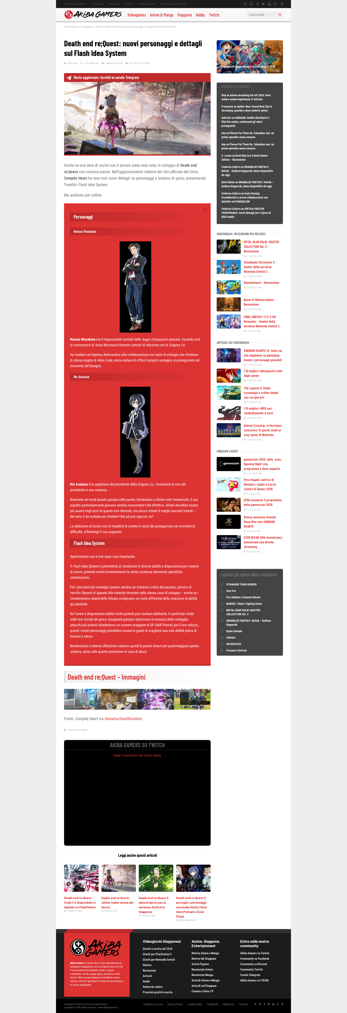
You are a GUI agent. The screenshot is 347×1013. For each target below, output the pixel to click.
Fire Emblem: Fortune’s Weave (243, 597)
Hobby (200, 14)
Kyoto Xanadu (234, 631)
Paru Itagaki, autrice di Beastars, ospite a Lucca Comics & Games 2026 (260, 484)
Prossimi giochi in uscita (157, 992)
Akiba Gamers (71, 26)
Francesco (227, 106)
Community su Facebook (254, 958)
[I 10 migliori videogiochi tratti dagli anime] (229, 381)
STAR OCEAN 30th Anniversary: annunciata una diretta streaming (263, 542)
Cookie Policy (195, 1004)
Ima (223, 133)
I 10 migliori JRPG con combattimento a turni (258, 410)
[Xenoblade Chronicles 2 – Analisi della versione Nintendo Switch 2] (229, 272)
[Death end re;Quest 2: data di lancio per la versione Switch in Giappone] (156, 890)
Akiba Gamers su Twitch (254, 953)
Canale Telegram (250, 975)
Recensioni (149, 970)
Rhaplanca (72, 63)
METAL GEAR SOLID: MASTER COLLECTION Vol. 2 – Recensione (261, 246)
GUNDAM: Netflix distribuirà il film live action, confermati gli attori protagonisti (245, 121)
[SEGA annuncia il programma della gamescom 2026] (229, 510)
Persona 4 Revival (236, 650)
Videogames (136, 14)
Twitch (214, 14)
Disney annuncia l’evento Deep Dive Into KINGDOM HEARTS (260, 521)
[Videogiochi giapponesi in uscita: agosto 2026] (250, 72)
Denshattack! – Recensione (261, 282)
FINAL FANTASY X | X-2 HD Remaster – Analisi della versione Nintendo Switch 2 (262, 321)
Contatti (128, 4)
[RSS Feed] (245, 4)
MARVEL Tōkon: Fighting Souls (244, 603)
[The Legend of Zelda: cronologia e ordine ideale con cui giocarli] (229, 398)
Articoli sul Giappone (204, 986)
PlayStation (144, 63)
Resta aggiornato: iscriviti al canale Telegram (106, 77)
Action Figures (200, 964)
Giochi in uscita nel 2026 (173, 4)
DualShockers (131, 718)
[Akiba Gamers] (93, 18)
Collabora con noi (153, 1004)
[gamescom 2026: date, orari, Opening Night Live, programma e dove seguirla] (229, 469)
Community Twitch (251, 969)
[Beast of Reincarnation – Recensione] (229, 310)
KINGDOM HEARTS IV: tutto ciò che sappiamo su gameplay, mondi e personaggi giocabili (263, 355)
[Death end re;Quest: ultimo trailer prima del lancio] (118, 890)
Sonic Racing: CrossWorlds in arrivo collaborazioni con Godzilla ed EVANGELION (244, 197)
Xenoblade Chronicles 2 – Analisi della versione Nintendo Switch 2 (260, 267)
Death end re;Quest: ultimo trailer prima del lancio (117, 902)
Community (97, 4)
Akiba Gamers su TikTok (254, 980)
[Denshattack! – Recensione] (229, 292)
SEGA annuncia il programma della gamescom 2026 (263, 502)
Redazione (114, 4)
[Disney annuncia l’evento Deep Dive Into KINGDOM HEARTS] (229, 527)
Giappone (184, 14)
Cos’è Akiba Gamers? (75, 4)
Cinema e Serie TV (202, 991)
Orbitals (230, 637)
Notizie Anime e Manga (205, 953)
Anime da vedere (146, 4)
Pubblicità (212, 1004)
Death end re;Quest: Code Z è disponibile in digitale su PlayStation (80, 902)
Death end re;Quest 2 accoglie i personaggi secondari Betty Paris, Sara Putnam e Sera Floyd (191, 907)
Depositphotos (100, 1004)
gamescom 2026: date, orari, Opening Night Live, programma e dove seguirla (263, 464)
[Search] (280, 15)
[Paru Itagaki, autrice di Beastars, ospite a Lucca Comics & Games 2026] (229, 490)
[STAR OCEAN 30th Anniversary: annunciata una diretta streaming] (229, 547)
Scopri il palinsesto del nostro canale (137, 755)
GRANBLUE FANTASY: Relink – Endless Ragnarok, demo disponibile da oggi (247, 171)
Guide (146, 981)
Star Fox (231, 590)
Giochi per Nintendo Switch (159, 959)
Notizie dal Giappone (204, 958)
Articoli (147, 976)
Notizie (99, 26)
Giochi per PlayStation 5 (157, 954)
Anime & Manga (161, 14)
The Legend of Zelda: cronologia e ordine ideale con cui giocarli (261, 392)
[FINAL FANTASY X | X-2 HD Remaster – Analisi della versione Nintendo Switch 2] (229, 327)
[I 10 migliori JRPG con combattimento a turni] (229, 418)
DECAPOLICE (233, 644)
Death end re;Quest (78, 730)
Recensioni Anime (202, 969)
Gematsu (112, 718)
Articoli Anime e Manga (205, 980)
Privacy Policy (175, 1004)
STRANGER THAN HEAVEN (241, 584)
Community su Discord (253, 964)
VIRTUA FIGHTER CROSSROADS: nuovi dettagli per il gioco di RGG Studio (246, 212)
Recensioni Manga (202, 975)
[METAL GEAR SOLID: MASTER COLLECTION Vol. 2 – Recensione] (229, 252)
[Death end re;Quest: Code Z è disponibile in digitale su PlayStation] (81, 890)
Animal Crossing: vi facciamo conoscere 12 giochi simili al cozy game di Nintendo (263, 430)
